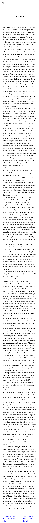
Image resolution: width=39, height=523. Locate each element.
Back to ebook (23, 3)
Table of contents (33, 3)
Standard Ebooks (3, 3)
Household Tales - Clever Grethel (28, 518)
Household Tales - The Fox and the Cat (8, 518)
